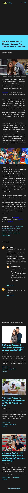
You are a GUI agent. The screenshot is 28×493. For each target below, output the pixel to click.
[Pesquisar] (21, 3)
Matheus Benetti (15, 266)
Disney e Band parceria (8, 228)
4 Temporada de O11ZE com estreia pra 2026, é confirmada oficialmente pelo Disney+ (13, 457)
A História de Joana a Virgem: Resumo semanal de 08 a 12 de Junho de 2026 (13, 402)
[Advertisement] (14, 21)
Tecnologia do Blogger (15, 488)
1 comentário (16, 477)
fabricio (9, 289)
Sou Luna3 (17, 233)
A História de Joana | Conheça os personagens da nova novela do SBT (13, 347)
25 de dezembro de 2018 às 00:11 (16, 290)
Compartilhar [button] (6, 235)
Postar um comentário (9, 369)
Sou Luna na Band (13, 231)
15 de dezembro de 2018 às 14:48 (16, 249)
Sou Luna (4, 231)
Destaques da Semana (16, 226)
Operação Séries (11, 247)
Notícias (18, 228)
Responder (10, 285)
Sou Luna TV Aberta (7, 233)
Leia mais (4, 371)
